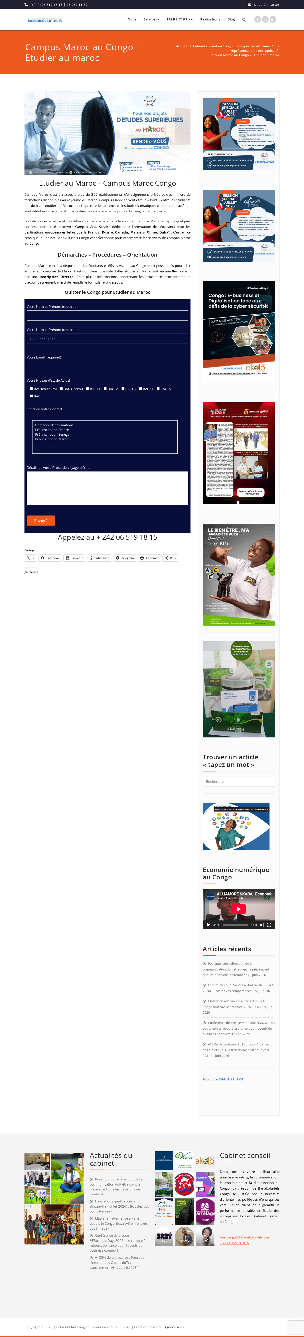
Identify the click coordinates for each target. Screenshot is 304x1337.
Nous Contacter (267, 4)
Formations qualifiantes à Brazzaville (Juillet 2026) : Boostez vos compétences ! (119, 1206)
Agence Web (174, 1327)
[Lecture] (208, 925)
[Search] (244, 19)
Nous (132, 19)
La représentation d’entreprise (255, 48)
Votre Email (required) (44, 357)
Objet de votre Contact (44, 409)
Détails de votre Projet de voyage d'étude (59, 467)
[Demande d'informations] (105, 425)
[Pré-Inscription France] (105, 429)
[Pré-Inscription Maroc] (105, 439)
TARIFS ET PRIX (179, 19)
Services (150, 19)
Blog (231, 19)
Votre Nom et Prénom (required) (52, 306)
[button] (37, 1161)
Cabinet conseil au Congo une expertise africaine (231, 46)
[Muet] (262, 925)
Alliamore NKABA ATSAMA (223, 1079)
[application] (239, 909)
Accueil (181, 46)
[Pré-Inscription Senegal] (105, 434)
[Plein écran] (269, 925)
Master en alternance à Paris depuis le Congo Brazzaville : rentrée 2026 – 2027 (118, 1223)
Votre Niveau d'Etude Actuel (48, 380)
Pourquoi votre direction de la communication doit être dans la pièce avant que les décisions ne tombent (236, 969)
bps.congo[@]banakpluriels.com (245, 1237)
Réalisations (210, 19)
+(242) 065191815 (234, 1242)
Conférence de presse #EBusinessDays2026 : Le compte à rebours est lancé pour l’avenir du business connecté (239, 1028)
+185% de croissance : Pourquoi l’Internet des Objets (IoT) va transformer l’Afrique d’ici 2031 (236, 1050)
